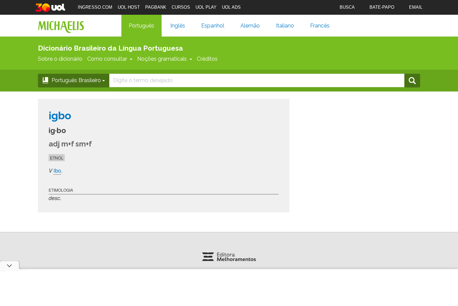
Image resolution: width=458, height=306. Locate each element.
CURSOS (181, 7)
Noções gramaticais (162, 59)
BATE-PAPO (381, 7)
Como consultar (107, 59)
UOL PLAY (206, 7)
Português (141, 25)
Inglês (177, 25)
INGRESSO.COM (95, 7)
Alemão (250, 25)
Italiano (285, 25)
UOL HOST (129, 7)
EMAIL (415, 7)
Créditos (207, 59)
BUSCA (347, 7)
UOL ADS (231, 7)
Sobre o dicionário (60, 59)
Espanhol (212, 25)
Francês (320, 25)
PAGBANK (155, 7)
